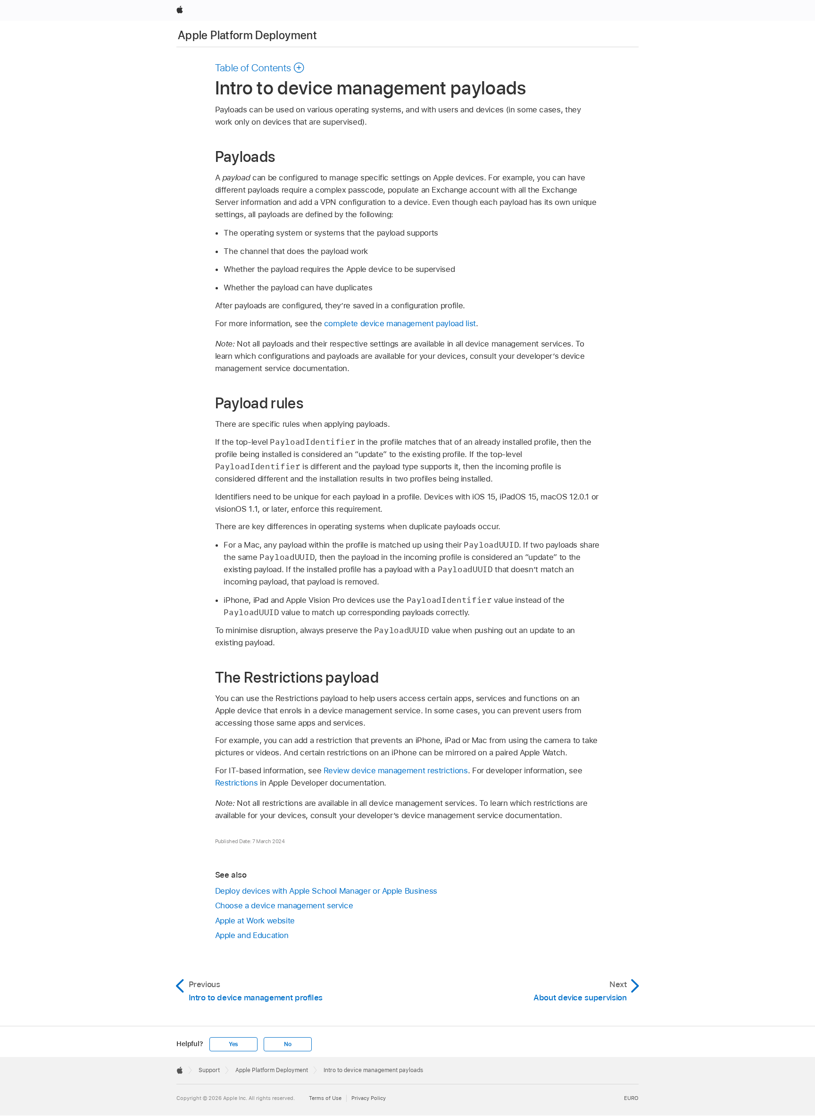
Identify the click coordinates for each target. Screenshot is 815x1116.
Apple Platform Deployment (247, 35)
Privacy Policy (368, 1098)
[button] (260, 67)
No (287, 1044)
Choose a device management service (284, 905)
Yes (233, 1044)
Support (209, 1070)
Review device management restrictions (396, 770)
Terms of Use (325, 1098)
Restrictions (236, 782)
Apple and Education (252, 935)
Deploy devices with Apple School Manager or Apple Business (326, 891)
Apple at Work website (255, 920)
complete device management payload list (400, 323)
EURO (631, 1098)
